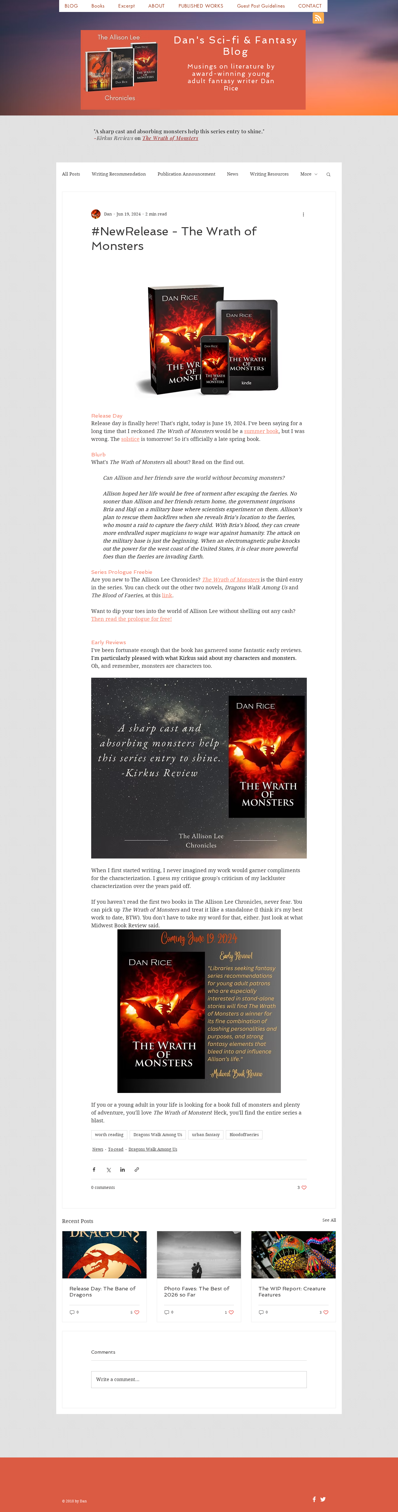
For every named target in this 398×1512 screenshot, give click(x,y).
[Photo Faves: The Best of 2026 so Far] (199, 1254)
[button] (98, 6)
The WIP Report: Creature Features (292, 1291)
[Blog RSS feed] (318, 18)
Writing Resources (269, 174)
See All (329, 1220)
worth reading (109, 1134)
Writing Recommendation (119, 174)
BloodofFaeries (244, 1134)
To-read (116, 1149)
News (232, 174)
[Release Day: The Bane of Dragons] (104, 1254)
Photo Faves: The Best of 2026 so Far (196, 1291)
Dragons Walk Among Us (157, 1134)
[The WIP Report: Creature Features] (293, 1254)
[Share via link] (137, 1169)
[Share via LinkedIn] (122, 1169)
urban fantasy (206, 1134)
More (305, 174)
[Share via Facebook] (94, 1169)
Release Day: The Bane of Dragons (102, 1291)
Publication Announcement (186, 174)
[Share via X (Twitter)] (108, 1169)
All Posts (71, 174)
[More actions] (303, 214)
